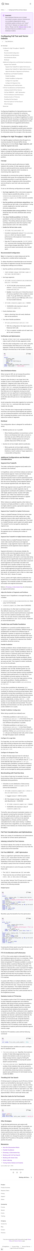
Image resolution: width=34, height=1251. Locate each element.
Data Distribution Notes (10, 57)
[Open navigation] (30, 4)
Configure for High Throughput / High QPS (14, 48)
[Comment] (21, 1172)
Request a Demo (5, 1190)
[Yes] (13, 1172)
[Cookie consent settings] (2, 1249)
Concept (6, 50)
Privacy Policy (15, 1246)
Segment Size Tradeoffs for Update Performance (17, 66)
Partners (3, 1232)
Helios (2, 9)
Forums (3, 1207)
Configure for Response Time (12, 83)
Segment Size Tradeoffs (10, 64)
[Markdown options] (2, 41)
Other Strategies (8, 104)
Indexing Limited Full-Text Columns (13, 90)
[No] (17, 1172)
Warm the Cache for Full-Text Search (13, 101)
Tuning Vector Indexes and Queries (13, 1163)
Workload (6, 59)
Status (2, 1199)
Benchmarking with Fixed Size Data (13, 85)
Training (3, 1216)
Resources (5, 106)
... (6, 9)
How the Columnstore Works (11, 1147)
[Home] (5, 4)
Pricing (3, 1193)
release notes (22, 27)
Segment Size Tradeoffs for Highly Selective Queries (18, 69)
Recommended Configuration (11, 53)
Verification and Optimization (11, 55)
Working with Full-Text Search (11, 1155)
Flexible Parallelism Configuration (14, 78)
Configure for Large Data (11, 80)
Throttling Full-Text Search (11, 99)
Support (3, 1196)
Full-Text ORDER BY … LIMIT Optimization (14, 92)
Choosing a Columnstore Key (14, 587)
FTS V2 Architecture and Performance (13, 94)
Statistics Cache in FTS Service (12, 97)
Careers (3, 1229)
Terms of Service (18, 1241)
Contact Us (4, 1223)
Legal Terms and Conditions (17, 1248)
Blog (2, 1226)
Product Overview (5, 1187)
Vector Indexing (7, 1160)
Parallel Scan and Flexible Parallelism (13, 73)
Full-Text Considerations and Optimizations (14, 87)
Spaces (3, 1210)
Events (2, 1213)
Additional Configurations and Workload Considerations (17, 62)
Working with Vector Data (10, 1157)
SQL (5, 353)
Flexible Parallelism (10, 76)
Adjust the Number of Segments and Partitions (17, 71)
